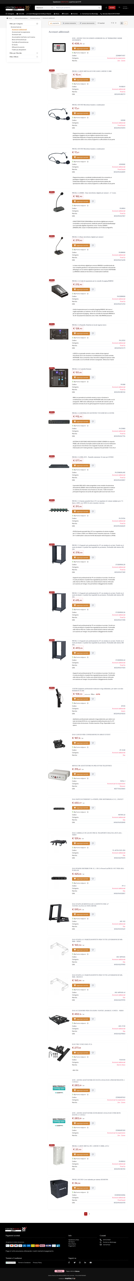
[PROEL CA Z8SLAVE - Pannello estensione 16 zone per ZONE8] (59, 475)
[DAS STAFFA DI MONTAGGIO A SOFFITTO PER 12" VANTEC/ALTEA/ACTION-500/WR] (59, 918)
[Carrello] (119, 7)
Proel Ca (122, 92)
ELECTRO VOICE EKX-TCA (82, 1044)
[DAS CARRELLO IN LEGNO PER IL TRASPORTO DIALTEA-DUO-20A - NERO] (59, 847)
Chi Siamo (71, 1242)
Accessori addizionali (118, 89)
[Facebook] (69, 1263)
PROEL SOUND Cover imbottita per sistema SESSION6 (90, 1179)
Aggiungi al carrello (82, 48)
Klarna (77, 1271)
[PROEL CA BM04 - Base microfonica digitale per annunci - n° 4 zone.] (59, 211)
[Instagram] (80, 1263)
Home (10, 18)
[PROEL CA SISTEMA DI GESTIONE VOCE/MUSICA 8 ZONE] (59, 431)
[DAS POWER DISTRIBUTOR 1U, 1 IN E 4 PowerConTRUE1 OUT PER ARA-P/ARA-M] (59, 882)
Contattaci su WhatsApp (90, 14)
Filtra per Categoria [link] (16, 23)
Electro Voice (121, 1065)
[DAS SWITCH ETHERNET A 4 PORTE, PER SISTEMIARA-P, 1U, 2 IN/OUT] (59, 812)
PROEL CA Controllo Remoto (81, 369)
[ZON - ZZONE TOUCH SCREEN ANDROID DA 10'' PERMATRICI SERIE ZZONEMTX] (59, 51)
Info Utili (21, 14)
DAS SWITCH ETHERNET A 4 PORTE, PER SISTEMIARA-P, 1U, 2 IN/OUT (97, 799)
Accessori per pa (35, 18)
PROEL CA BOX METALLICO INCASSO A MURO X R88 (91, 71)
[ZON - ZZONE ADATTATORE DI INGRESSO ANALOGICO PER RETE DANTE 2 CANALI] (59, 1125)
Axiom (123, 711)
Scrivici (75, 14)
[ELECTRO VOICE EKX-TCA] (59, 1058)
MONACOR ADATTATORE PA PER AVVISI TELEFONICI (92, 766)
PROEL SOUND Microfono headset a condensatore (88, 105)
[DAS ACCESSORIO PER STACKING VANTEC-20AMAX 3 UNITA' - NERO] (59, 1023)
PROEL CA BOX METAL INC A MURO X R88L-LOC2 (90, 1146)
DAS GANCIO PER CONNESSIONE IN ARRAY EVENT (91, 734)
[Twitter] (75, 1263)
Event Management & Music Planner (40, 14)
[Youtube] (91, 1263)
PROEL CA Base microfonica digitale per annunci (87, 237)
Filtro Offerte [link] (14, 57)
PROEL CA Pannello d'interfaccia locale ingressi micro (89, 325)
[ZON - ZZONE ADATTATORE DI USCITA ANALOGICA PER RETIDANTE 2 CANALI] (59, 1092)
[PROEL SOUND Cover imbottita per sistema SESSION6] (59, 1192)
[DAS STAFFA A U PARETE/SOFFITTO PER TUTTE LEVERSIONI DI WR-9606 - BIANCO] (59, 989)
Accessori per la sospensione (116, 58)
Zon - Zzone (121, 61)
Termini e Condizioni (24, 1262)
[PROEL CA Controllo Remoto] (59, 387)
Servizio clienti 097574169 (111, 14)
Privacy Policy (11, 1262)
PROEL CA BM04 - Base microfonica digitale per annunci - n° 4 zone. (94, 193)
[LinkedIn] (85, 1263)
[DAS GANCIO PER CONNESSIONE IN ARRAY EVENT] (59, 746)
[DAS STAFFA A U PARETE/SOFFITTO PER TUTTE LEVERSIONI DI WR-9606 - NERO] (59, 953)
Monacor (122, 786)
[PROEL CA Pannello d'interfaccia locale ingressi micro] (59, 343)
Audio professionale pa (21, 18)
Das (124, 755)
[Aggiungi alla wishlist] (92, 48)
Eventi (66, 14)
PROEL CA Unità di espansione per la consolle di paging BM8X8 (92, 281)
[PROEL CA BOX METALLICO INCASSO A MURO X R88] (59, 84)
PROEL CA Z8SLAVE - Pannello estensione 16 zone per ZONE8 (92, 457)
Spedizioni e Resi (73, 1240)
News (57, 14)
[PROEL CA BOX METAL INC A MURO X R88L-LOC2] (59, 1159)
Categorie (11, 14)
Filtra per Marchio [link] (16, 53)
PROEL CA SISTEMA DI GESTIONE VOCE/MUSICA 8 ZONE (93, 413)
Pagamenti (72, 1246)
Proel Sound (121, 125)
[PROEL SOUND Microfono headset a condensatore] (59, 123)
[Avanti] (116, 23)
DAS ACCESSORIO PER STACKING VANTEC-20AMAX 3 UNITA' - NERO (98, 1010)
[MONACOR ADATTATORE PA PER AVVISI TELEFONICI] (59, 779)
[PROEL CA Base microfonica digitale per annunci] (59, 255)
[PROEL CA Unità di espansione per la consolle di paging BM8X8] (59, 299)
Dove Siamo (72, 1244)
